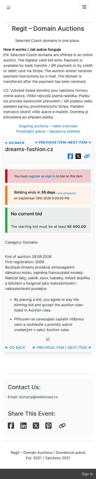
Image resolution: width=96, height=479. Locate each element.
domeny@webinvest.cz (38, 397)
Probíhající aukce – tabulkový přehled (48, 131)
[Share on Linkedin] (23, 425)
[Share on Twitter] (36, 425)
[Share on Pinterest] (48, 425)
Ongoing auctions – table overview (48, 126)
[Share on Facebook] (11, 425)
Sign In (87, 474)
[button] (87, 156)
